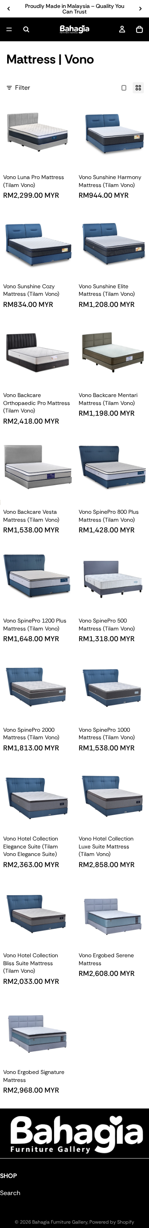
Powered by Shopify (111, 1222)
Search (10, 1193)
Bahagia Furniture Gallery (59, 1222)
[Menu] (9, 29)
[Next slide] (140, 8)
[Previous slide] (8, 8)
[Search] (26, 29)
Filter (22, 87)
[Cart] (139, 29)
